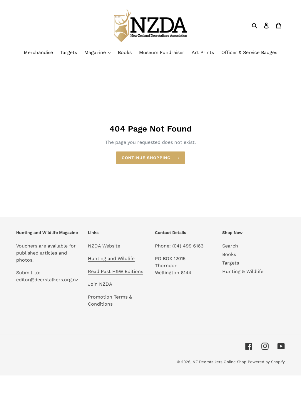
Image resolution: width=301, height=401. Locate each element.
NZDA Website (104, 246)
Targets (230, 263)
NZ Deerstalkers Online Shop (219, 362)
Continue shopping (146, 157)
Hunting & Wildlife (242, 271)
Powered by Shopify (266, 362)
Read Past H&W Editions (115, 271)
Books (229, 254)
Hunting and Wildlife (111, 258)
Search (230, 246)
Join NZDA (100, 284)
